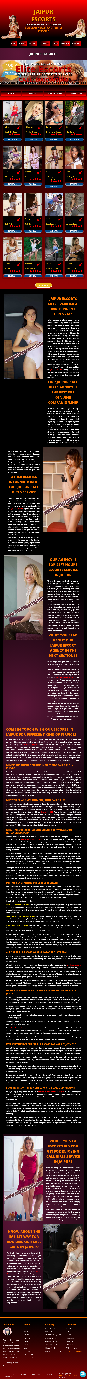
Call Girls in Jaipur (29, 744)
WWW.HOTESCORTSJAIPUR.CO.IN (70, 1376)
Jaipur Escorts (56, 370)
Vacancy (65, 43)
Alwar (68, 1331)
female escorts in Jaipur (20, 1028)
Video (26, 1341)
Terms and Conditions (19, 1374)
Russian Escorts (51, 1341)
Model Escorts (50, 1331)
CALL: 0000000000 (43, 79)
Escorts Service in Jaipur (66, 677)
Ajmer (68, 1328)
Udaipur (69, 1345)
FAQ (5, 1374)
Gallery (32, 43)
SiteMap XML (8, 1376)
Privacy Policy (36, 1374)
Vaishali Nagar (71, 1348)
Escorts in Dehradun (32, 1358)
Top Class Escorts (51, 1345)
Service (22, 43)
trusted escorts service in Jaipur (51, 1091)
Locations (44, 43)
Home (13, 43)
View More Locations (74, 1351)
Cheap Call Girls (51, 1348)
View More (43, 285)
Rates (55, 43)
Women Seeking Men (53, 1335)
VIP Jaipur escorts (74, 965)
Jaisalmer (70, 1341)
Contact (76, 43)
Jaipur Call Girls (18, 509)
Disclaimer (49, 1374)
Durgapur (70, 1338)
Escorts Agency (51, 1338)
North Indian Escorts (53, 1351)
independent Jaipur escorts (32, 839)
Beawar (69, 1335)
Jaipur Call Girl (47, 812)
